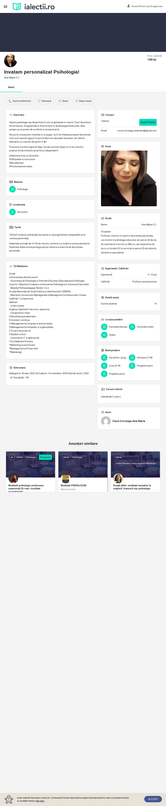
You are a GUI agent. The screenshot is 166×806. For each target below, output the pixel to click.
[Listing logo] (10, 60)
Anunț (11, 87)
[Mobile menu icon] (5, 6)
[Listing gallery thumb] (129, 178)
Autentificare (138, 6)
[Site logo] (34, 6)
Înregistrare (157, 6)
